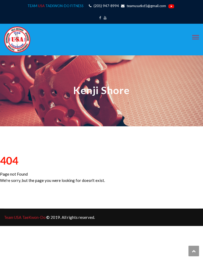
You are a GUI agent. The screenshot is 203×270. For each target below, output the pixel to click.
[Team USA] (17, 39)
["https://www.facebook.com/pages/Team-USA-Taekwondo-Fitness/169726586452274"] (100, 18)
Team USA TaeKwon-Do (25, 217)
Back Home (12, 190)
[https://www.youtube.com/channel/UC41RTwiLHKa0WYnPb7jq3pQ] (105, 18)
